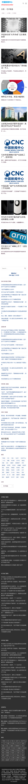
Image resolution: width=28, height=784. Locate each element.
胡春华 (18, 474)
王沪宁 (3, 474)
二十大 (3, 460)
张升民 (8, 465)
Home (3, 13)
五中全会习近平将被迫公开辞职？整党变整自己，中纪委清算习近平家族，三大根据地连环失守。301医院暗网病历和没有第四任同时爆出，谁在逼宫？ (13, 333)
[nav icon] (26, 3)
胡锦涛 (23, 474)
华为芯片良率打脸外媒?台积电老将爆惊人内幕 (13, 218)
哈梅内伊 (17, 462)
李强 (3, 470)
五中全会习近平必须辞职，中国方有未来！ (12, 345)
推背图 (17, 275)
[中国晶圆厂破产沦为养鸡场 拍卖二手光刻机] (14, 176)
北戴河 (11, 462)
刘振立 (23, 460)
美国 (13, 474)
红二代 (8, 474)
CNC (2, 710)
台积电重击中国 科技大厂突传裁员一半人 (14, 67)
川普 (23, 462)
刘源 (3, 462)
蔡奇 (3, 477)
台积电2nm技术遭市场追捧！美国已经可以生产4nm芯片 (13, 125)
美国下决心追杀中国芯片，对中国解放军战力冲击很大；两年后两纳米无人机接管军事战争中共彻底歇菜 (13, 448)
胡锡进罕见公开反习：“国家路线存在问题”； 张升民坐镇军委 (13, 374)
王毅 (23, 472)
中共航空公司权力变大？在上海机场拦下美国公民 (13, 363)
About (3, 779)
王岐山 (18, 472)
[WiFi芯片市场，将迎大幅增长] (14, 87)
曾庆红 (7, 467)
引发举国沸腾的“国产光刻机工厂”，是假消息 (13, 156)
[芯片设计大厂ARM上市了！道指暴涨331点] (14, 236)
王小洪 (12, 472)
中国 (12, 458)
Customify (14, 781)
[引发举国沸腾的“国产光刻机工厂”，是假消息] (14, 145)
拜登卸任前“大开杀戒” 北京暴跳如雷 (13, 35)
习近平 (17, 458)
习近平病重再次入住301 (7, 353)
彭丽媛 (19, 465)
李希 (23, 467)
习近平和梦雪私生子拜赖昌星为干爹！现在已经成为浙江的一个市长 (13, 349)
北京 (7, 462)
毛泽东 (12, 470)
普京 (3, 467)
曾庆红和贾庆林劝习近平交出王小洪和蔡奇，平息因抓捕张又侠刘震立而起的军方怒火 (14, 723)
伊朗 (8, 460)
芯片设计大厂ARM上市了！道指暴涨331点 (14, 247)
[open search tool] (23, 3)
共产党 (18, 460)
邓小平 (12, 477)
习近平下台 (23, 458)
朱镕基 (12, 467)
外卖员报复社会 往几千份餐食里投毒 (11, 379)
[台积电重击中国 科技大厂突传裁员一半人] (14, 56)
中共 (8, 458)
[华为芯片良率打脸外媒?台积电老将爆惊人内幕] (14, 207)
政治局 (24, 465)
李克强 (18, 467)
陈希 (17, 477)
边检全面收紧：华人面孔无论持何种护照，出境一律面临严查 (13, 369)
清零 (3, 472)
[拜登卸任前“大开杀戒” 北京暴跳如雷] (14, 25)
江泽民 (18, 470)
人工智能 (8, 13)
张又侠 (13, 465)
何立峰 (12, 460)
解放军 (7, 477)
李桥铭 (7, 470)
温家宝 (7, 472)
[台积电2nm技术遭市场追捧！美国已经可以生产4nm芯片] (14, 114)
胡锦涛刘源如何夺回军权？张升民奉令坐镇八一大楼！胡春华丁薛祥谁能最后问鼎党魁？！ (13, 358)
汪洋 (23, 470)
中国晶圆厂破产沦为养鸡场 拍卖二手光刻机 (14, 187)
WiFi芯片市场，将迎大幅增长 (13, 97)
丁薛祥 (3, 458)
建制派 (3, 465)
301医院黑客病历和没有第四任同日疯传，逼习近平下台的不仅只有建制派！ (13, 340)
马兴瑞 (22, 477)
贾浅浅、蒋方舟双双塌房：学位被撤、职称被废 (13, 415)
